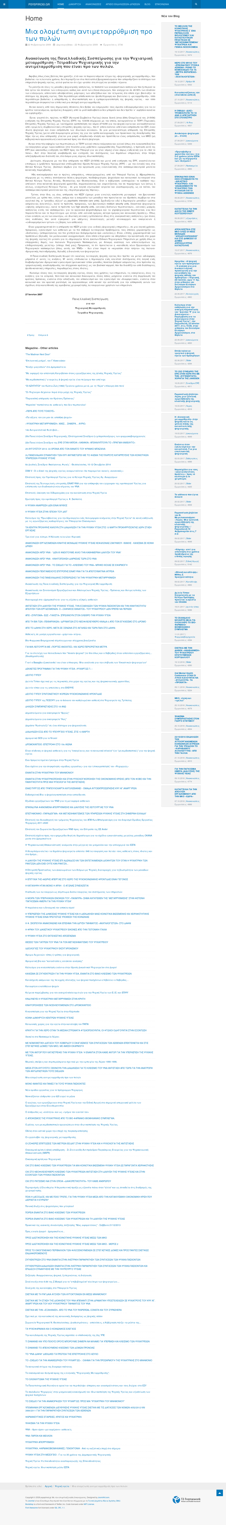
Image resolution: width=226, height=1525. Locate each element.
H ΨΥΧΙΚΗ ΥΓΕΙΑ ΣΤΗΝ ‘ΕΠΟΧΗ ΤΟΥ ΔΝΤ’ (46, 511)
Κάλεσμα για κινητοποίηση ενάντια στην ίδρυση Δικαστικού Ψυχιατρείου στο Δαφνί (71, 967)
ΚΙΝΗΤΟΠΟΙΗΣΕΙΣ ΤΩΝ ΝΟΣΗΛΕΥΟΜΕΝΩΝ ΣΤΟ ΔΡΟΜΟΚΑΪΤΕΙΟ (58, 1005)
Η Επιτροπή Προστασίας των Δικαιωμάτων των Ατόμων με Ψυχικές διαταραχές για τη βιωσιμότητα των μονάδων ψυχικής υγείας (86, 871)
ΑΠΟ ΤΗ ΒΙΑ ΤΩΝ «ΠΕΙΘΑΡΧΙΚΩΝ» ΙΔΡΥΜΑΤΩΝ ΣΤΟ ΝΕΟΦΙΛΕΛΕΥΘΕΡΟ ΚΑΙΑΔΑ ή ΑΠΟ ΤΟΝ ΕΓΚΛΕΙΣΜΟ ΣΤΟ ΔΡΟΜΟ (85, 621)
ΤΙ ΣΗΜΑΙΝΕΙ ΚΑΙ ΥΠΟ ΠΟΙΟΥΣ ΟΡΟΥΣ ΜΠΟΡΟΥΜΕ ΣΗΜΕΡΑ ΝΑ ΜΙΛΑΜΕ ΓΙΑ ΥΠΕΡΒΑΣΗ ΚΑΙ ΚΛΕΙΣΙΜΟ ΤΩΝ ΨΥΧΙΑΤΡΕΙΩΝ (87, 1341)
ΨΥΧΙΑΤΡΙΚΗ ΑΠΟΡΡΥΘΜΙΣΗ (39, 1442)
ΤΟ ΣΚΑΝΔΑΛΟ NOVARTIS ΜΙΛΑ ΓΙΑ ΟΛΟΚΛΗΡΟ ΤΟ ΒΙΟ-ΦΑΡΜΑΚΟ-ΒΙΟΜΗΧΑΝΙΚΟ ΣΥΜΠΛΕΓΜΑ (185, 623)
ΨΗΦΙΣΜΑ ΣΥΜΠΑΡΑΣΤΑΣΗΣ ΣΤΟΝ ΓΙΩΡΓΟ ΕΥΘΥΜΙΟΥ (187, 718)
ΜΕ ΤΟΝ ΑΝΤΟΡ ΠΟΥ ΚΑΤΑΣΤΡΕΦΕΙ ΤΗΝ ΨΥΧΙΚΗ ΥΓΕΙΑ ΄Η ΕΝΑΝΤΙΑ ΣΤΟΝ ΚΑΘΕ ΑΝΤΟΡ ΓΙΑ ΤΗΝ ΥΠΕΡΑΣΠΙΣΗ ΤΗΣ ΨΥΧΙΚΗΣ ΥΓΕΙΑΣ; (89, 1054)
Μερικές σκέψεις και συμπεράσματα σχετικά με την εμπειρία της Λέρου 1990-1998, (71, 1061)
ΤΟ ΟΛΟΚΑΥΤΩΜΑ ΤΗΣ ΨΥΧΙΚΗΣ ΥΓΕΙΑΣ (46, 1379)
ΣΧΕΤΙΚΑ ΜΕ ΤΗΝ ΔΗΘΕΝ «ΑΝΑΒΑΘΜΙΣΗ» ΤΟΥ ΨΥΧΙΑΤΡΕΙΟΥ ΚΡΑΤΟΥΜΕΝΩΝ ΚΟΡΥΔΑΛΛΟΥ (187, 652)
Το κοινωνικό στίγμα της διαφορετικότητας (48, 1366)
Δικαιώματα (192, 140)
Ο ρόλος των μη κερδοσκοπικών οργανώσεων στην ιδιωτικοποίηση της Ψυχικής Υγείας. (71, 1124)
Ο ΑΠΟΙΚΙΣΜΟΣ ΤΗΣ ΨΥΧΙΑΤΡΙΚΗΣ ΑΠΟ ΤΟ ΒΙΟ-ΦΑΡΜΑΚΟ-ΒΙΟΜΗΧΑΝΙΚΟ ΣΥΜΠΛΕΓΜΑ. (70, 1118)
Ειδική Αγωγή (192, 561)
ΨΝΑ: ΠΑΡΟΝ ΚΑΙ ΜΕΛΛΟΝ (38, 1435)
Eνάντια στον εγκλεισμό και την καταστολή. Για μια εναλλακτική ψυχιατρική (186, 449)
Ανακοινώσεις (93, 4)
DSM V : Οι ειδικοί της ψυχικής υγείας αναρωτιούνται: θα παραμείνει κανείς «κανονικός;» (74, 470)
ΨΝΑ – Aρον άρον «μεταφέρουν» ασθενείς (48, 1429)
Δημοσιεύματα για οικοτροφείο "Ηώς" (46, 719)
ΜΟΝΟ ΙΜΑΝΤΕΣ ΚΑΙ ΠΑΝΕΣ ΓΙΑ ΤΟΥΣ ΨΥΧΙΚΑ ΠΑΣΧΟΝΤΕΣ (55, 1083)
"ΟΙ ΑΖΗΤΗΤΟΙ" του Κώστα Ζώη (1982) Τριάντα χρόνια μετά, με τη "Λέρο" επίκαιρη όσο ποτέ (74, 385)
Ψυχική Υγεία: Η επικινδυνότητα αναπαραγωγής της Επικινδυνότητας (63, 1460)
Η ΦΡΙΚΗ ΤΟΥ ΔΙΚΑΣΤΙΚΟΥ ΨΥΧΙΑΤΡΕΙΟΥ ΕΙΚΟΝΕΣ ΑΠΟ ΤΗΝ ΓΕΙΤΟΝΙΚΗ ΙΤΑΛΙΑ (66, 929)
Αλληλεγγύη (192, 293)
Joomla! (31, 1500)
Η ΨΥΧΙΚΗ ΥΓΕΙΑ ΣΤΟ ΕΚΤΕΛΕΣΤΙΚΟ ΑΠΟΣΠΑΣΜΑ (50, 935)
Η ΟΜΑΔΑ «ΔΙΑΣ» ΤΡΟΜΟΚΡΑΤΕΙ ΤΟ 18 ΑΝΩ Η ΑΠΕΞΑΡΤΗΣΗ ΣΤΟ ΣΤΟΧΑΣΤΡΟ (186, 114)
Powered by (187, 1500)
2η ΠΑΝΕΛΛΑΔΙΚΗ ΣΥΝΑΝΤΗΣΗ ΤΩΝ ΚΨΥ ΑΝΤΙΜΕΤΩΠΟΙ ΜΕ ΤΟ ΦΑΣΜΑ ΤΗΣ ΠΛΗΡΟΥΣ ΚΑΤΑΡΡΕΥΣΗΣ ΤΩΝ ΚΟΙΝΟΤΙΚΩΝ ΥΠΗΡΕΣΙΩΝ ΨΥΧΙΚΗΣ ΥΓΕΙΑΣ (87, 457)
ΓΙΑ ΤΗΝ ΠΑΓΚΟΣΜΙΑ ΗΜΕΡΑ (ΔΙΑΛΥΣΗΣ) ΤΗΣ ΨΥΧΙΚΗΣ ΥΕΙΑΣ (187, 771)
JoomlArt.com (103, 1497)
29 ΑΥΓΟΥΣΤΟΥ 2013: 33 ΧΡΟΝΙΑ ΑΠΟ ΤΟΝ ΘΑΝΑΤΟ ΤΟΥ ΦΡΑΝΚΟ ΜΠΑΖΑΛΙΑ (65, 448)
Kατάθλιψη (191, 581)
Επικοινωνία (162, 4)
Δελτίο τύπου (192, 606)
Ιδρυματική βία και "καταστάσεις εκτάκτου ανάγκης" (54, 961)
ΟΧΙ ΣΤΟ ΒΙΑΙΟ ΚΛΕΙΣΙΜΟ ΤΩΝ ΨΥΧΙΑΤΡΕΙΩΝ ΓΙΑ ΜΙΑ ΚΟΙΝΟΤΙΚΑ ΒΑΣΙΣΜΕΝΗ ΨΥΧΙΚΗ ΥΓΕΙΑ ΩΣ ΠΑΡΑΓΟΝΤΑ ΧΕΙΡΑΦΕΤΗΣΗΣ (89, 1165)
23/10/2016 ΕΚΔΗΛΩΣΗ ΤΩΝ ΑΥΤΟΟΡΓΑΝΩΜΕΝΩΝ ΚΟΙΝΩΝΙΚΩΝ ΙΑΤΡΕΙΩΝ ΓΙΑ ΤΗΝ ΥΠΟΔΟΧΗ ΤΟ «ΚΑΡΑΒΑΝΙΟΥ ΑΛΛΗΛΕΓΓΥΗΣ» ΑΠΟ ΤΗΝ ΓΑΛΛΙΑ (187, 745)
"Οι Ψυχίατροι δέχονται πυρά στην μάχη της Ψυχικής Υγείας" (58, 392)
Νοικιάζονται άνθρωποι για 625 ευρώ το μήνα (50, 1096)
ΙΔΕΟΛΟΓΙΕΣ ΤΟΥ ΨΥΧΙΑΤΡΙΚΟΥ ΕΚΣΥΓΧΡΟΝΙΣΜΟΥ (51, 948)
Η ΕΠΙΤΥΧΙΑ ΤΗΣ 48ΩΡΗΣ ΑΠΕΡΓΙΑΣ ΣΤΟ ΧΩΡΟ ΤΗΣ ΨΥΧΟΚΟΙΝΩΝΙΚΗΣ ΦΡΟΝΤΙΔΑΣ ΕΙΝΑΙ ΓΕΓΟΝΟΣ (76, 879)
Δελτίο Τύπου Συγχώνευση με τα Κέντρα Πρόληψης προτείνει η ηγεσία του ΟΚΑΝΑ (185, 597)
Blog (147, 4)
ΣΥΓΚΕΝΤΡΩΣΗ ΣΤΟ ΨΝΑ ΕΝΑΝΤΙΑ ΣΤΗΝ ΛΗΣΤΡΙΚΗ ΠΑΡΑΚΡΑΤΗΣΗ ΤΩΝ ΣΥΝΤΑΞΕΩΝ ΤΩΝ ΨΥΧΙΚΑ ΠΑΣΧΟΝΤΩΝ (82, 1259)
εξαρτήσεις (191, 218)
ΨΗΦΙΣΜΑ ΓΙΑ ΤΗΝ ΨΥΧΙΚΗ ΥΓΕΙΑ (42, 1423)
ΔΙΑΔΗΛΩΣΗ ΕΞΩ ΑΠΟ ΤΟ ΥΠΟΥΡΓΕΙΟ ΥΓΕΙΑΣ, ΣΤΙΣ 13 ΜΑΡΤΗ (57, 731)
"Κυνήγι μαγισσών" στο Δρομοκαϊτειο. (45, 366)
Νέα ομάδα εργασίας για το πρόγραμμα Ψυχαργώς (54, 1089)
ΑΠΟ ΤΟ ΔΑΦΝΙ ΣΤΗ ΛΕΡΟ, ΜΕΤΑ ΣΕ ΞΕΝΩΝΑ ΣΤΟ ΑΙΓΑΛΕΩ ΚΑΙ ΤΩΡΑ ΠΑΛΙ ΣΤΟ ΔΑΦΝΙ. (70, 627)
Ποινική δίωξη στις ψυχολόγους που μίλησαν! (49, 1206)
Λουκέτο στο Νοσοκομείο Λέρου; (42, 1036)
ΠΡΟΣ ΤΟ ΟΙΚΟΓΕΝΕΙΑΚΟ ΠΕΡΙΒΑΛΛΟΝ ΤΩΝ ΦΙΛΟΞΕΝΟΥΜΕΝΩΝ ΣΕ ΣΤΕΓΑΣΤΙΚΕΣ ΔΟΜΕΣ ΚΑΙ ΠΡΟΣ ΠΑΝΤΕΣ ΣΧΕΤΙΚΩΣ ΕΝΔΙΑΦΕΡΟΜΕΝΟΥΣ (87, 1252)
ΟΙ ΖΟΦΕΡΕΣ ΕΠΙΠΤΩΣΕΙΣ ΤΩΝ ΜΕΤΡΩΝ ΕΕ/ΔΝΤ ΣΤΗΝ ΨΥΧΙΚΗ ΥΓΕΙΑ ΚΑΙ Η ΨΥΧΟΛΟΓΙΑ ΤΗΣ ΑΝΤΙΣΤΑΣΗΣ (79, 1143)
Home (60, 4)
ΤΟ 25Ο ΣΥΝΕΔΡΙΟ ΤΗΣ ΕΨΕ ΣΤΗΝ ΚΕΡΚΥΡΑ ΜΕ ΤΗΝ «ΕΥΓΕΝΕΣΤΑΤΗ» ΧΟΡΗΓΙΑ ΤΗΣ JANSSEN (187, 375)
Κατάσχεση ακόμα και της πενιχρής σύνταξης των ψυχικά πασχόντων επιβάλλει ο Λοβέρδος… (77, 979)
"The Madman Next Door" (37, 354)
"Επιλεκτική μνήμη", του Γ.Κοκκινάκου (45, 360)
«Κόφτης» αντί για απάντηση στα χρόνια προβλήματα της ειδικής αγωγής (187, 553)
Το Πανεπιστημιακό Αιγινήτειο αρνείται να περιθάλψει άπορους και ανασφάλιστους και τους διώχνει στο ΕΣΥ (85, 1385)
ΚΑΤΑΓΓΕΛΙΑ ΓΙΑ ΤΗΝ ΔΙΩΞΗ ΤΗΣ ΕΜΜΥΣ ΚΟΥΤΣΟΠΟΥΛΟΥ (186, 211)
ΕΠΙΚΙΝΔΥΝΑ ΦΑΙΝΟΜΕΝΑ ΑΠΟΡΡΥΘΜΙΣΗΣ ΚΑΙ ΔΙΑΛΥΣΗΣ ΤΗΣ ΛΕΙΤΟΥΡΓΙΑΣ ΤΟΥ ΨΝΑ (69, 807)
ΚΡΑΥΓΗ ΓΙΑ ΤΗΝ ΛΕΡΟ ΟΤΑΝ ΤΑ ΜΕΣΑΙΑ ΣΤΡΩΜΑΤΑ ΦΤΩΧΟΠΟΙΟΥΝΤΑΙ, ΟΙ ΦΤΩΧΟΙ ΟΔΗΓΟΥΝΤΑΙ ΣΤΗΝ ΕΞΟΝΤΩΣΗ (86, 1030)
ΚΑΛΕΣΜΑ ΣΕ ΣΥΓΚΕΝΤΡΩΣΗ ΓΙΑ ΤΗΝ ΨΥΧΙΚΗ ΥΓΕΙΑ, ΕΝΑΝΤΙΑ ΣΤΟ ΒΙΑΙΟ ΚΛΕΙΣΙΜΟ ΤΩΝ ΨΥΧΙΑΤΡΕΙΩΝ (78, 973)
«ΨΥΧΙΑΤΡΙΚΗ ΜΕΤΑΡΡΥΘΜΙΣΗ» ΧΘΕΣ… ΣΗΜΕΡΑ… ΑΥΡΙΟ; (55, 423)
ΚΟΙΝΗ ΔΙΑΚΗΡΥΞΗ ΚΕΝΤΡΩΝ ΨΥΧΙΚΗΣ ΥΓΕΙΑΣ (49, 1017)
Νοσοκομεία (192, 165)
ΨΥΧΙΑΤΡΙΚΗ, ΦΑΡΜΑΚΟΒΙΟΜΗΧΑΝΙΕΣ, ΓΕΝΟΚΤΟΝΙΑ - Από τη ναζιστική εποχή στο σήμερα (73, 1448)
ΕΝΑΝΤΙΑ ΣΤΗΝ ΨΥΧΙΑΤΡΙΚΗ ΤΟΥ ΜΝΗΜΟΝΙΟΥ (49, 772)
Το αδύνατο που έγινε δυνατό (186, 495)
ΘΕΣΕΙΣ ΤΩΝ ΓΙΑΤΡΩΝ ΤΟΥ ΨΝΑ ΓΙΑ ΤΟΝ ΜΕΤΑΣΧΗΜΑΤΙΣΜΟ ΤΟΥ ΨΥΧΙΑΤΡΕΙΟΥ (66, 942)
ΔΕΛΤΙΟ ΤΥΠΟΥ (33, 675)
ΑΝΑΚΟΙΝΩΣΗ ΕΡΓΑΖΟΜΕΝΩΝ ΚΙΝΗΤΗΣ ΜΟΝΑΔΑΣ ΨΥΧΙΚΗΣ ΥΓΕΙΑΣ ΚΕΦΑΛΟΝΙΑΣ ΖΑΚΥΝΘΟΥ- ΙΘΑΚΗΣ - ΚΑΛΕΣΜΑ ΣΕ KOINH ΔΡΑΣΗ (89, 544)
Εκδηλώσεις (192, 458)
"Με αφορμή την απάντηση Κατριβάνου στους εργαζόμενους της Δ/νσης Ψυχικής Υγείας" (73, 373)
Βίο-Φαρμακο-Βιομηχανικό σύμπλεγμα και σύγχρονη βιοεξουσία (60, 640)
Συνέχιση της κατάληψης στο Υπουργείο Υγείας (51, 1287)
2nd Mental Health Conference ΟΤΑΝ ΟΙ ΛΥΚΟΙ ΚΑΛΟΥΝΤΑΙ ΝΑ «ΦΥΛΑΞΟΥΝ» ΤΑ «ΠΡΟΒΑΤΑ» (186, 678)
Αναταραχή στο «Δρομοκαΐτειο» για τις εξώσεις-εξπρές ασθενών (61, 599)
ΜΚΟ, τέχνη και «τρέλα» (183, 699)
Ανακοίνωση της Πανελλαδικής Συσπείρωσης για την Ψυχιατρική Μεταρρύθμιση (68, 583)
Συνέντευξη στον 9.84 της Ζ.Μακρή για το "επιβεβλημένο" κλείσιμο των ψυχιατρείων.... (72, 1281)
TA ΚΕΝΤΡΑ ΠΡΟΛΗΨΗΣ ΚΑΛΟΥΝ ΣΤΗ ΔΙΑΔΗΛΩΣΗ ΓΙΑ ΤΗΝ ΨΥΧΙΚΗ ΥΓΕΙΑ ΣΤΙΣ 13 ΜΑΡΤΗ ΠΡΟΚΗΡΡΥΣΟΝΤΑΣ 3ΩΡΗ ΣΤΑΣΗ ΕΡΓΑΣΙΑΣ (88, 529)
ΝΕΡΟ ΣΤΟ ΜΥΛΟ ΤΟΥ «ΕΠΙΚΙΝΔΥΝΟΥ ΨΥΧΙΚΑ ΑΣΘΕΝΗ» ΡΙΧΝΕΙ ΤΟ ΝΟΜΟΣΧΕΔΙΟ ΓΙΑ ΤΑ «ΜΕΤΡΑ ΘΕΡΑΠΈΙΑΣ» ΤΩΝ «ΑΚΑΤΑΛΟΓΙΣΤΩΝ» (187, 69)
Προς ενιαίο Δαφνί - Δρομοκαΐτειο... (45, 1231)
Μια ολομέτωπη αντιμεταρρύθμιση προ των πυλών (88, 34)
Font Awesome (31, 1507)
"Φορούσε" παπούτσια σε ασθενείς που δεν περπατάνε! (55, 404)
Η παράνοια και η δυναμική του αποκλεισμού (49, 907)
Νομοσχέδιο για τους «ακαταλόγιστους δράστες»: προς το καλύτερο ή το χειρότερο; (186, 474)
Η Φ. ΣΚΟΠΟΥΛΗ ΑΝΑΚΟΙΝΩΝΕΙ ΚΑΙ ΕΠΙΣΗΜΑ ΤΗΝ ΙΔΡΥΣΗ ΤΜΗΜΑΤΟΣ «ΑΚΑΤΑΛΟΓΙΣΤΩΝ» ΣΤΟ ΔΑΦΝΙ (78, 923)
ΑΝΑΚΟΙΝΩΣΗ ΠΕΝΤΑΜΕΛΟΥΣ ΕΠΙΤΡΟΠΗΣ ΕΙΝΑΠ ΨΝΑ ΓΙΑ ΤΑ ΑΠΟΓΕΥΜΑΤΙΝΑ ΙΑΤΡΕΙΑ (69, 571)
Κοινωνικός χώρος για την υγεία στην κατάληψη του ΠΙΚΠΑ (57, 1024)
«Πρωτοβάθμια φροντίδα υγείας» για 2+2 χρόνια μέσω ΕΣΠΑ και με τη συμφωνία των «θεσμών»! (187, 156)
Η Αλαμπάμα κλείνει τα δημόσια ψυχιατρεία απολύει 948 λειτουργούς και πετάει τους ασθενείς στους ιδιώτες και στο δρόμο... (88, 853)
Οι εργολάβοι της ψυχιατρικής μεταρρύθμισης (50, 1137)
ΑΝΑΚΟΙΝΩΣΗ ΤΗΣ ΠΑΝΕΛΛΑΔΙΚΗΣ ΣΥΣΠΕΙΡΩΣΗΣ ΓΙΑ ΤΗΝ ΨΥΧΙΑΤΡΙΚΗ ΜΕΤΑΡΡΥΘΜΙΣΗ (70, 577)
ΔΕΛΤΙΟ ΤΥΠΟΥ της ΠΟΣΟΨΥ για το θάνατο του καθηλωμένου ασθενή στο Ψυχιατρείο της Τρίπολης (78, 700)
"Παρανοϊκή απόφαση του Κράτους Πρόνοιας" (49, 398)
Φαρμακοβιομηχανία (185, 636)
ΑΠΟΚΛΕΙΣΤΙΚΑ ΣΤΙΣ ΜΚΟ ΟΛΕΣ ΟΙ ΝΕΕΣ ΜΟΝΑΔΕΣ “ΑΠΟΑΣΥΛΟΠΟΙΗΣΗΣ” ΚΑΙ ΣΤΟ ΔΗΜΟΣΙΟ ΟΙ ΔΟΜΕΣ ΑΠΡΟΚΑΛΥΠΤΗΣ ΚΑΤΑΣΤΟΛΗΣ (186, 237)
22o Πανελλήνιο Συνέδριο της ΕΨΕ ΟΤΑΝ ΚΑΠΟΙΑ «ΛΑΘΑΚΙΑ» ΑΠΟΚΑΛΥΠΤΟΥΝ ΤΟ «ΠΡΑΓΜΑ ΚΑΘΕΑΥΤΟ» (80, 442)
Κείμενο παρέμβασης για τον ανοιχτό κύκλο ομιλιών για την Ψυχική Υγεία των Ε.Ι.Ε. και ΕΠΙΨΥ (76, 992)
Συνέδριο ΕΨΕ (192, 383)
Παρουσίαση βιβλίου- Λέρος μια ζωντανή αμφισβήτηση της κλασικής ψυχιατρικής (187, 397)
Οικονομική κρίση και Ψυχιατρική (43, 1159)
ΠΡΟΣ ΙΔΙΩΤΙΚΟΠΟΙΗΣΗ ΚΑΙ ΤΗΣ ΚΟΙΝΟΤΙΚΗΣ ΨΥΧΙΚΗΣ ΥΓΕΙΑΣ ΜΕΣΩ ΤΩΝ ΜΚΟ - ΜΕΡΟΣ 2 (71, 1243)
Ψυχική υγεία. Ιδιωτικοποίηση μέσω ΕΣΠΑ (47, 1467)
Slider (188, 360)
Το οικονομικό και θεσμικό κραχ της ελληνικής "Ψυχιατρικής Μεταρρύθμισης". (67, 1372)
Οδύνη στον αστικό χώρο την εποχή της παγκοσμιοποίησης (56, 1130)
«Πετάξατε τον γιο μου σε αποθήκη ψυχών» (48, 417)
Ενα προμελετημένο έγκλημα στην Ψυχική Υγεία (52, 760)
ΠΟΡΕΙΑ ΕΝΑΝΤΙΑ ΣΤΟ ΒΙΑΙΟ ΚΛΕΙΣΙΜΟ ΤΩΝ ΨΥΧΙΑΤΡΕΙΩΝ (55, 1212)
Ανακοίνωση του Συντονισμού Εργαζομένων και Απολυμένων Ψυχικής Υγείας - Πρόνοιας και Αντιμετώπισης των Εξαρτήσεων (85, 592)
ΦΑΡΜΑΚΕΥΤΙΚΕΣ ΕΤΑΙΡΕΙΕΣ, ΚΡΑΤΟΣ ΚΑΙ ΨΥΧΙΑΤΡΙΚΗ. (53, 1416)
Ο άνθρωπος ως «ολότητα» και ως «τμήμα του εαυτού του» (57, 1111)
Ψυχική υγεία (62, 1486)
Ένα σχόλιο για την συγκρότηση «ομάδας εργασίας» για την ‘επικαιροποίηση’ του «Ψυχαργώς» (77, 766)
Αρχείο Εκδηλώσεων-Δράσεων (123, 4)
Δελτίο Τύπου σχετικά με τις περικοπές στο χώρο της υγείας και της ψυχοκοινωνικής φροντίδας (77, 681)
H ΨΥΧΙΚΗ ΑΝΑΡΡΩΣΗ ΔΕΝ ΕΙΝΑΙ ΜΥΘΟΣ (46, 505)
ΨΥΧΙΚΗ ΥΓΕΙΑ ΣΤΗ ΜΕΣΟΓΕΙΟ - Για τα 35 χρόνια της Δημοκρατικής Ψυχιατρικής (68, 1454)
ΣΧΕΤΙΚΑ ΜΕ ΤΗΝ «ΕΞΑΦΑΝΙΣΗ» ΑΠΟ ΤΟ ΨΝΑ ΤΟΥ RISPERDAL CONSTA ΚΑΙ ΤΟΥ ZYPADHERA (73, 1309)
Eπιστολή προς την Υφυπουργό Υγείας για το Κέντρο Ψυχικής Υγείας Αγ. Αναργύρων (71, 477)
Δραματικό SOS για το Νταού (41, 738)
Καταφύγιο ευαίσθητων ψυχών (42, 986)
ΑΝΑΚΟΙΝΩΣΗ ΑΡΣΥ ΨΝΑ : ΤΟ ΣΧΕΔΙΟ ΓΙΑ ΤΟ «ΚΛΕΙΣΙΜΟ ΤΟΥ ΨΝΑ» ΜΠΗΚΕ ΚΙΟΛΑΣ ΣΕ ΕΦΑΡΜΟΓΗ (76, 564)
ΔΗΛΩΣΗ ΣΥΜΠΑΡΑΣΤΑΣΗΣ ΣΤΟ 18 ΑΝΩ (45, 706)
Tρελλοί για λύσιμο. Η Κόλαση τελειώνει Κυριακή (52, 536)
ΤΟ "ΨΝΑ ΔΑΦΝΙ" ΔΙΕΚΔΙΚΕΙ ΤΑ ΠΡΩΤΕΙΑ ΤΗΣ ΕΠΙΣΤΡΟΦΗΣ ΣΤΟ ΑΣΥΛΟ (61, 1353)
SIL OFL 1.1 (60, 1507)
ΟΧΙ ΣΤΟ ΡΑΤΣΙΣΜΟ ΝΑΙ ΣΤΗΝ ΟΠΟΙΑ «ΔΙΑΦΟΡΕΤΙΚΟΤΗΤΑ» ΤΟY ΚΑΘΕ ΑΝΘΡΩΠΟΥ (68, 1181)
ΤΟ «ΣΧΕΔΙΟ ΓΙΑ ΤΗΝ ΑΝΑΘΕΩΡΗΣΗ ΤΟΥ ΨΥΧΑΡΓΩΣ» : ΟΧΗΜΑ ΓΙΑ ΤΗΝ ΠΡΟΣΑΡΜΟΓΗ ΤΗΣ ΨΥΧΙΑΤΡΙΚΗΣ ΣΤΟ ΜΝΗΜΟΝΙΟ (88, 1360)
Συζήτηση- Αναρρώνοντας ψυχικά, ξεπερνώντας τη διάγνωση (58, 1275)
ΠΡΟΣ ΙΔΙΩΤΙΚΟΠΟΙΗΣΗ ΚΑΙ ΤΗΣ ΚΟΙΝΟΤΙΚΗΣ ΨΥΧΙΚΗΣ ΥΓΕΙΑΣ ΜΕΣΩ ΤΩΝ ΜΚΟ (66, 1237)
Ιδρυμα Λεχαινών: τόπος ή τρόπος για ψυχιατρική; (52, 954)
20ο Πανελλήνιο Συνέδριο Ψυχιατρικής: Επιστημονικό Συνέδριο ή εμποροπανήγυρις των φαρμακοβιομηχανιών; (85, 436)
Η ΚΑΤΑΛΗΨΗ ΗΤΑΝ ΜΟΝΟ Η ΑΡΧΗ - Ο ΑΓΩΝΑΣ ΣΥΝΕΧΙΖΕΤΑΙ (57, 885)
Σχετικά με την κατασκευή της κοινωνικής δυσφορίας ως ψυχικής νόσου (64, 1316)
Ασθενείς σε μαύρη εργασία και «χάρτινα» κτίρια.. (53, 634)
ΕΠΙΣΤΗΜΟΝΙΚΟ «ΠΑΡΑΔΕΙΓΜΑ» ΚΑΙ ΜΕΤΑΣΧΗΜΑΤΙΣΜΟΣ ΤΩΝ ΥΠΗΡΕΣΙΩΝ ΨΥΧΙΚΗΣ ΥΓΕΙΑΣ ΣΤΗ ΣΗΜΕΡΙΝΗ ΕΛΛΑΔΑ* (85, 813)
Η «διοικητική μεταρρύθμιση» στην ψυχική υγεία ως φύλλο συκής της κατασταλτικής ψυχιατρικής (186, 422)
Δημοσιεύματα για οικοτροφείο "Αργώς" (47, 712)
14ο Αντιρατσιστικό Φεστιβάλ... (42, 429)
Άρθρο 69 (190, 81)
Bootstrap (29, 1504)
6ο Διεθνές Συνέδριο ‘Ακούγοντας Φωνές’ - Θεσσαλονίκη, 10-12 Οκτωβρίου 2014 (68, 464)
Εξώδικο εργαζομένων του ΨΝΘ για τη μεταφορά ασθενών (57, 800)
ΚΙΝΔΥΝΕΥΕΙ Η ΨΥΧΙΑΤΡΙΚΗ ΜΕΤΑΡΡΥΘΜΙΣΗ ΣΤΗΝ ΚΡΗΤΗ (55, 998)
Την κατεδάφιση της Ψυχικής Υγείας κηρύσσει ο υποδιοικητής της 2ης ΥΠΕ (65, 1335)
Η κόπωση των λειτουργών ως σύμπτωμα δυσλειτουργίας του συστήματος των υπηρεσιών (73, 891)
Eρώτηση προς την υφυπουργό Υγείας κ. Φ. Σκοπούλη (53, 499)
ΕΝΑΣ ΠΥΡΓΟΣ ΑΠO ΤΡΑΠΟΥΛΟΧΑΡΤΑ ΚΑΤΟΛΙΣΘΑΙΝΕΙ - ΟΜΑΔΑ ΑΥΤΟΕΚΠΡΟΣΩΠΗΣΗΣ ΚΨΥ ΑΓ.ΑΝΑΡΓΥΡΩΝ (81, 788)
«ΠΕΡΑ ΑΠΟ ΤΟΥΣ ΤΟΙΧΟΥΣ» (40, 410)
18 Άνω (189, 122)
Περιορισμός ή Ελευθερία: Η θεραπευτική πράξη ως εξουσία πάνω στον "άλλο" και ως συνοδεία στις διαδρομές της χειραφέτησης (88, 1189)
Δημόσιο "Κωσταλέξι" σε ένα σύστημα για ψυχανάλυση (55, 725)
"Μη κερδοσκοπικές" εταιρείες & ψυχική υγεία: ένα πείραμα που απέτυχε (65, 379)
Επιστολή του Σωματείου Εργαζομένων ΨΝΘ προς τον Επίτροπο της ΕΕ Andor (66, 829)
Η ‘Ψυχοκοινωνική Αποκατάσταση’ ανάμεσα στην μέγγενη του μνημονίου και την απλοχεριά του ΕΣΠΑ (80, 844)
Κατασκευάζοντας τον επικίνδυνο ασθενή (187, 93)
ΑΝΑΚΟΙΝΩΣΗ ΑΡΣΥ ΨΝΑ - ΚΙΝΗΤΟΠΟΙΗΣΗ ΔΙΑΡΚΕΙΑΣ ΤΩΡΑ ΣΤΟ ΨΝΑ (61, 558)
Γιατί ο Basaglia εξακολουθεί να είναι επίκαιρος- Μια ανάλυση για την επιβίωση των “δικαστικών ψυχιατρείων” (86, 662)
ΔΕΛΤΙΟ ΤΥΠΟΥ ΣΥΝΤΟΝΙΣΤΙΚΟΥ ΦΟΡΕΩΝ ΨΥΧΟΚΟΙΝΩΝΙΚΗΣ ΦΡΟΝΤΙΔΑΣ (63, 693)
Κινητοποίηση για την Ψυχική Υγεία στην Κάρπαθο (52, 1011)
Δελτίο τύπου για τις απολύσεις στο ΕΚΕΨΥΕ (49, 687)
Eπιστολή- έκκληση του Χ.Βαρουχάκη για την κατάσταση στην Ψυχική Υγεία (66, 492)
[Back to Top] (219, 1493)
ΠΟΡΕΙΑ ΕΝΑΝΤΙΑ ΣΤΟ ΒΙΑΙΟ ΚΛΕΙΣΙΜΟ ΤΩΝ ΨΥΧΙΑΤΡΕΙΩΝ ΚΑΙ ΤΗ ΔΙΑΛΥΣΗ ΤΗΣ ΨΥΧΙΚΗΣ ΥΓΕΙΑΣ (75, 1218)
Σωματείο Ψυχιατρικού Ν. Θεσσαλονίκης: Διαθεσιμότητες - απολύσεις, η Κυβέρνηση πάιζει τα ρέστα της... (83, 1322)
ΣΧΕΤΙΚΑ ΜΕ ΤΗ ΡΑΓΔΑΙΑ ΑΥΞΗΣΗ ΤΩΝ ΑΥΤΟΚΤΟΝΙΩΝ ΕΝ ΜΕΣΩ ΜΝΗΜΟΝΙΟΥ (66, 1294)
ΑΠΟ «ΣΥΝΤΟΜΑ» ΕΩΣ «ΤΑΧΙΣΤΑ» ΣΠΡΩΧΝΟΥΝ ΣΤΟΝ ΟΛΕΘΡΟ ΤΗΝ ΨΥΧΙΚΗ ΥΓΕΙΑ (68, 615)
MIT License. (89, 1504)
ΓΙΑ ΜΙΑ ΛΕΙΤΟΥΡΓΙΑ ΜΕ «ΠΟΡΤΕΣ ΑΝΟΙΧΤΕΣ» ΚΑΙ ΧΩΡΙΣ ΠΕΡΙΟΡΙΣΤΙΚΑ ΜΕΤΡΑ (66, 646)
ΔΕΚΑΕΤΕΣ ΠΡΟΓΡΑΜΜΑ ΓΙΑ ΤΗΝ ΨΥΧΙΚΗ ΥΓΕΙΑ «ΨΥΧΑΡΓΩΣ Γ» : (59, 668)
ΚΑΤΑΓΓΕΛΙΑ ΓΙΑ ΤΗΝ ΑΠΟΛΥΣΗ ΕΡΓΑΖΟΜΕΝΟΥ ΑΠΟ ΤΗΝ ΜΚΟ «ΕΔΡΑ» (186, 793)
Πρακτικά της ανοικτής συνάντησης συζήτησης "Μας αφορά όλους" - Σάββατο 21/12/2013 (73, 1225)
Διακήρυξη (75, 4)
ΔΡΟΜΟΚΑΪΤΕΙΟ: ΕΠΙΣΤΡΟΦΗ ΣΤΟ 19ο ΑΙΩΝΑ (48, 744)
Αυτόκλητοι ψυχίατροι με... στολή (187, 134)
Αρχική (48, 1486)
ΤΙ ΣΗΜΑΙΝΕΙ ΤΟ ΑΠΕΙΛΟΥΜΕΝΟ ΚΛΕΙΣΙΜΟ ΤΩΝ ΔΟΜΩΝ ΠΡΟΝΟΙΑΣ (60, 1347)
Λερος (189, 405)
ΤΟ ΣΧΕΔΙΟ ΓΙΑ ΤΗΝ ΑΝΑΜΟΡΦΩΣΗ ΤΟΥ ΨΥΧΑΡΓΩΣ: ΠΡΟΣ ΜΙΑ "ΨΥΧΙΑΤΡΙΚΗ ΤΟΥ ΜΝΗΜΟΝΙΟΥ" (75, 1401)
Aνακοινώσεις (192, 51)
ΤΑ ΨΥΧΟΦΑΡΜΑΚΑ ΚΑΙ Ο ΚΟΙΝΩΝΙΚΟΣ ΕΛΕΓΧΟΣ (50, 1328)
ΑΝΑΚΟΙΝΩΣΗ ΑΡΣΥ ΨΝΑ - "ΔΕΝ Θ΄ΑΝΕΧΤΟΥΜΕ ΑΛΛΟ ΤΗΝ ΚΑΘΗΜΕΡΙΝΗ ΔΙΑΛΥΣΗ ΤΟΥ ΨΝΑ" (73, 552)
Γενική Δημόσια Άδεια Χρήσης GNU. (104, 1500)
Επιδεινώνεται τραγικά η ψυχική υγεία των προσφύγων (187, 353)
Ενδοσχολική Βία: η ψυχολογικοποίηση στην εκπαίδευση (55, 794)
